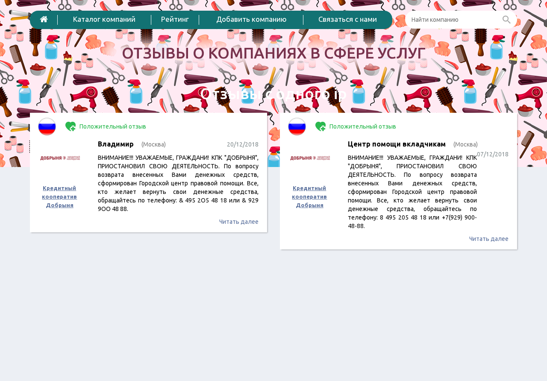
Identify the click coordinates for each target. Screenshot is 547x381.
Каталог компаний (104, 19)
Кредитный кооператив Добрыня (59, 196)
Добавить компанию (251, 19)
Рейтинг (175, 19)
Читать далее (239, 221)
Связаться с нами (347, 19)
